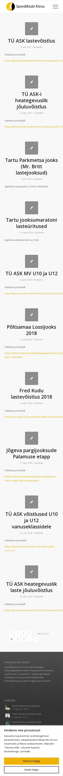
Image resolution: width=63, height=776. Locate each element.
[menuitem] (53, 6)
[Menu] (53, 6)
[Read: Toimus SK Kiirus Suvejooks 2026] (7, 716)
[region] (31, 750)
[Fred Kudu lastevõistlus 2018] (31, 378)
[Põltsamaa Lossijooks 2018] (31, 314)
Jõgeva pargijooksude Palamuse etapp (31, 453)
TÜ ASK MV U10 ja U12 (31, 273)
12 (24, 639)
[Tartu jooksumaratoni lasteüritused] (31, 207)
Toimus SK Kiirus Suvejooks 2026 (26, 714)
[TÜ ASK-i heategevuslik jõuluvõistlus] (31, 82)
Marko (40, 47)
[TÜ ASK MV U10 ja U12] (31, 261)
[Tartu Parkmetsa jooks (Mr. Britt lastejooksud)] (31, 148)
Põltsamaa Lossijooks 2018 (31, 330)
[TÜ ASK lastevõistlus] (31, 28)
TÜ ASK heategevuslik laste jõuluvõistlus (31, 587)
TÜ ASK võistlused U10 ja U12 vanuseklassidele (31, 520)
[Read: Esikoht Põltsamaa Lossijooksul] (7, 708)
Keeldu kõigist (31, 769)
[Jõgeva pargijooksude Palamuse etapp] (31, 438)
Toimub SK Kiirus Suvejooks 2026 (26, 722)
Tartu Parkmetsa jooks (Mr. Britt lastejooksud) (31, 166)
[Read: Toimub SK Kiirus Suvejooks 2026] (7, 724)
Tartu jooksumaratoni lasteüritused (31, 223)
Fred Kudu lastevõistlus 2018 (31, 393)
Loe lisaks (25, 751)
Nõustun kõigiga (31, 761)
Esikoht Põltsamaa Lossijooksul (26, 706)
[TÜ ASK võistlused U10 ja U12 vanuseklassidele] (31, 501)
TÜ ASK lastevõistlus (31, 40)
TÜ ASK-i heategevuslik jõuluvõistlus (31, 100)
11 (18, 639)
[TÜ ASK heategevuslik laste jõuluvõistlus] (31, 571)
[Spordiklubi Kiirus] (26, 6)
